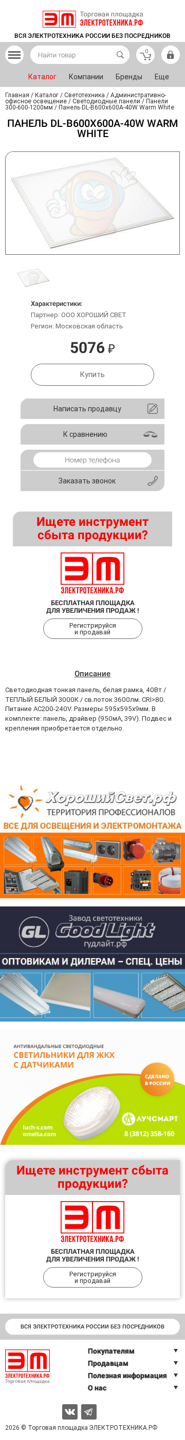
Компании (86, 77)
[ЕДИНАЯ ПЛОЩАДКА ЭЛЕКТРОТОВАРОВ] (93, 19)
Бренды (129, 77)
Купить (92, 374)
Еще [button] (162, 77)
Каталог (42, 77)
